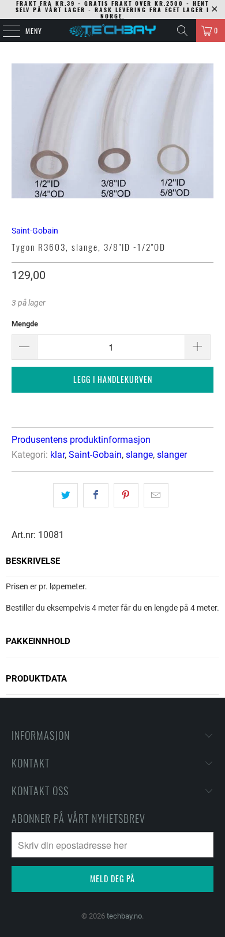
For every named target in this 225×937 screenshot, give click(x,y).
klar (57, 454)
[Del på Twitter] (65, 495)
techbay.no (124, 916)
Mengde (25, 323)
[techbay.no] (113, 30)
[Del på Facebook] (95, 495)
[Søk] (182, 30)
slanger (172, 454)
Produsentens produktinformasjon (81, 439)
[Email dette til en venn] (156, 495)
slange (139, 454)
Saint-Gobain (35, 230)
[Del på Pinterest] (126, 495)
